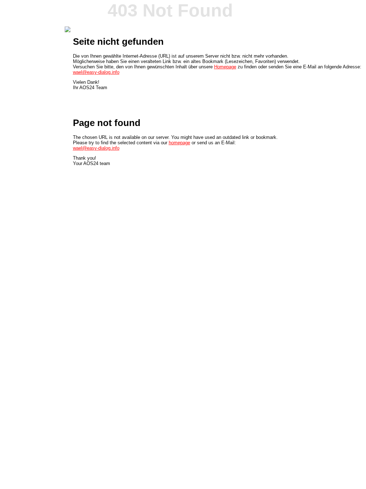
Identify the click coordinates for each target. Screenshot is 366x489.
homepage (179, 142)
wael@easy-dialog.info (96, 72)
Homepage (225, 66)
